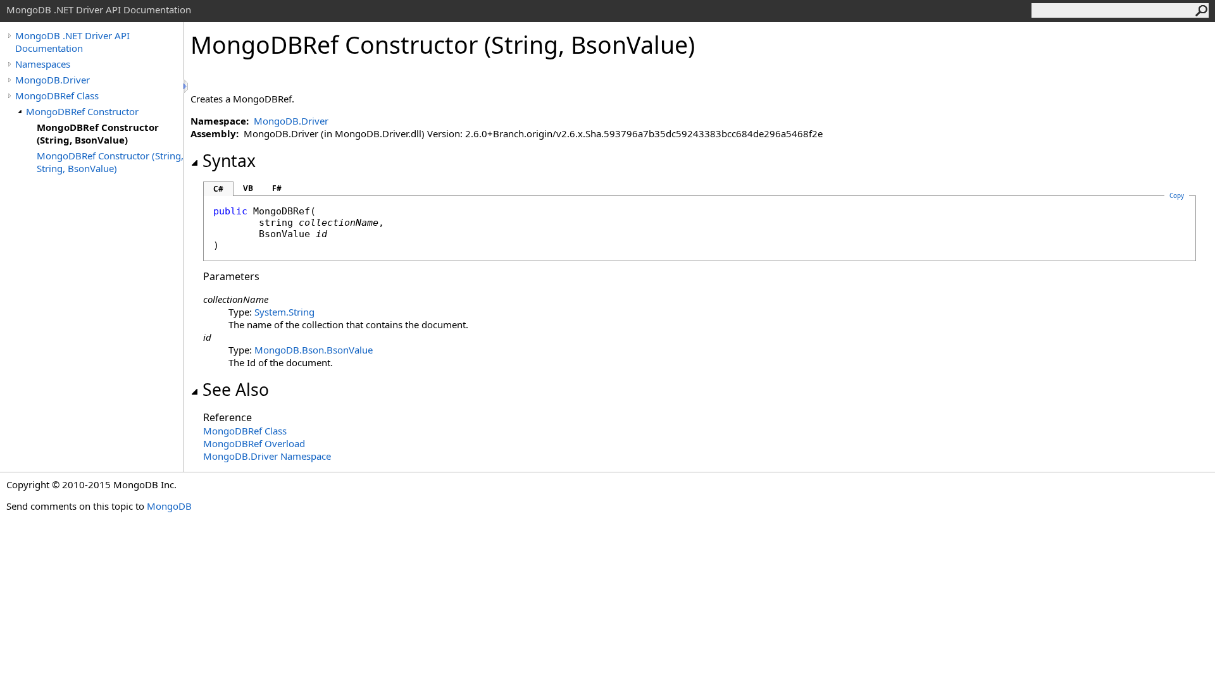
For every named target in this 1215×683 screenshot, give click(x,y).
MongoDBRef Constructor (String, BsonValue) (98, 133)
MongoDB (169, 506)
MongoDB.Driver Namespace (267, 456)
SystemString (284, 311)
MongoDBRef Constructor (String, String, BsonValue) (110, 162)
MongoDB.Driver (52, 79)
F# (277, 188)
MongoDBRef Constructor (82, 111)
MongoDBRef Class (57, 95)
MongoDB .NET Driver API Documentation (72, 41)
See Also (235, 389)
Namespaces (42, 64)
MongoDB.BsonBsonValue (313, 349)
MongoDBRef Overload (254, 443)
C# (218, 188)
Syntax (229, 160)
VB (248, 188)
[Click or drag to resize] (187, 86)
